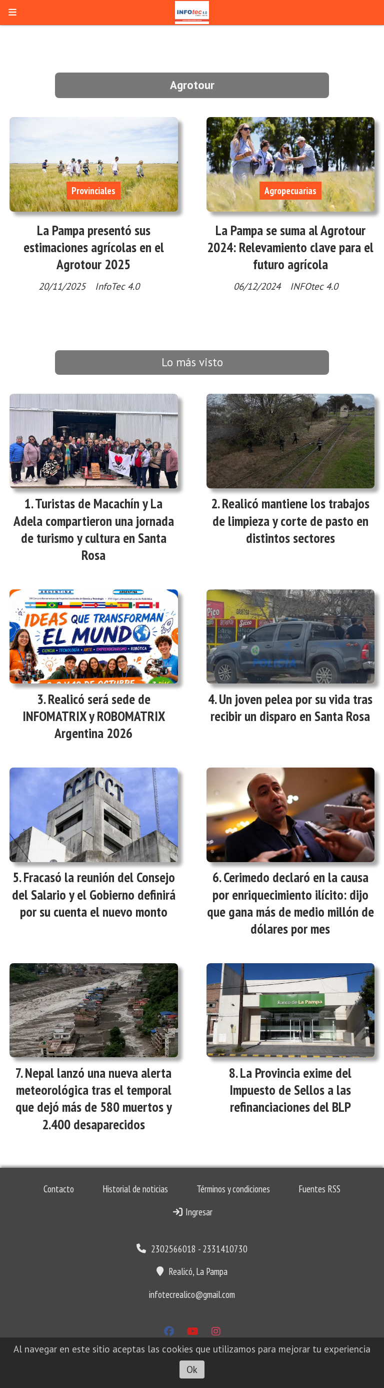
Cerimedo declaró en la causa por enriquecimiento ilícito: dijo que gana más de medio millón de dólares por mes (290, 903)
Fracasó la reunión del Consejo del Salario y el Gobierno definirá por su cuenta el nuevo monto (94, 894)
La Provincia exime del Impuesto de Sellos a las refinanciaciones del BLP (291, 1090)
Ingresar (198, 1212)
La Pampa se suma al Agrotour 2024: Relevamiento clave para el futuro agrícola (290, 247)
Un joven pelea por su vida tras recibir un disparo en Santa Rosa (291, 707)
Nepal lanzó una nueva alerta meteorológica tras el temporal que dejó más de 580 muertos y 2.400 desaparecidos (94, 1098)
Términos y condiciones (233, 1189)
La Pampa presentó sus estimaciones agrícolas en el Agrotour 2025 (94, 247)
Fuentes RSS (319, 1189)
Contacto (59, 1189)
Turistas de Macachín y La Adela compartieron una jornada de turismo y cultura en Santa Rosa (94, 529)
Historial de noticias (135, 1189)
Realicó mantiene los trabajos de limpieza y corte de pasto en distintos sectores (291, 520)
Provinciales (94, 191)
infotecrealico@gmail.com (192, 1294)
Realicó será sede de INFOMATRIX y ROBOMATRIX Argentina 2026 (93, 716)
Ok (192, 1369)
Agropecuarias (290, 191)
